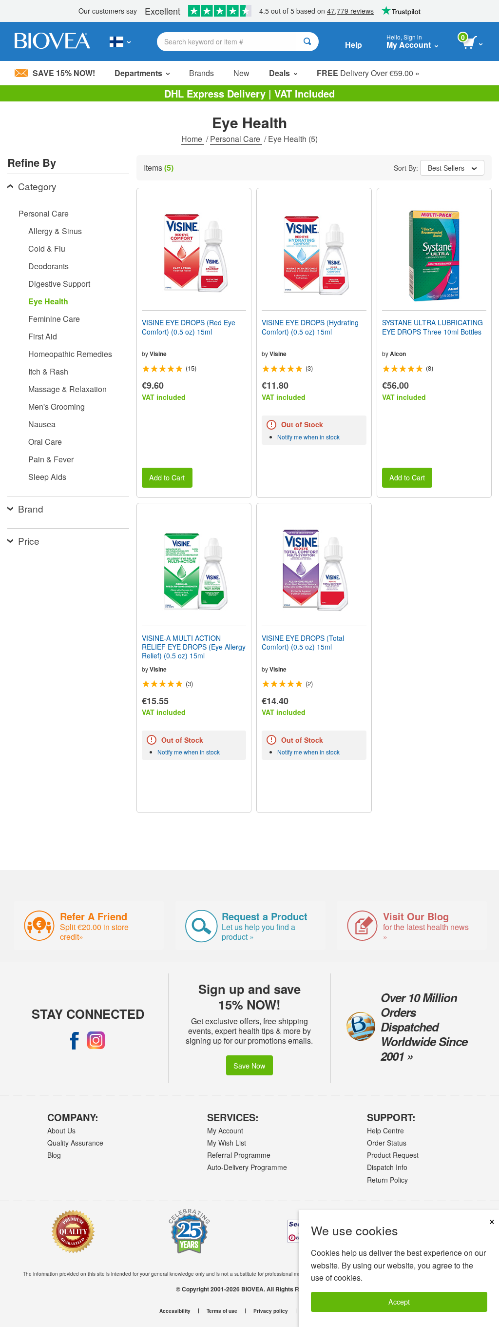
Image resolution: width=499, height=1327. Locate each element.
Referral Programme (238, 1155)
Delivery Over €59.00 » (368, 73)
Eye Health (48, 301)
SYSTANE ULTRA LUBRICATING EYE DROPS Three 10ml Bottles (432, 327)
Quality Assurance (75, 1143)
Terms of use (222, 1310)
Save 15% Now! (64, 73)
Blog (54, 1155)
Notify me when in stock (308, 437)
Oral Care (45, 441)
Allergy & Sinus (55, 231)
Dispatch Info (387, 1167)
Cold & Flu (46, 248)
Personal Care (236, 138)
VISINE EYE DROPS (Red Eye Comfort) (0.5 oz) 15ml (188, 327)
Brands (201, 73)
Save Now (249, 1065)
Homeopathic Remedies (70, 353)
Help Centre (385, 1130)
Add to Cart (167, 477)
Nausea (42, 424)
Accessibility (175, 1310)
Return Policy (387, 1180)
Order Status (386, 1143)
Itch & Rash (48, 371)
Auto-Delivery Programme (247, 1167)
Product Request (393, 1155)
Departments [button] (138, 73)
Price (28, 540)
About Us (61, 1130)
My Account (225, 1130)
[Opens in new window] (74, 1040)
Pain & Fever (51, 459)
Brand (30, 508)
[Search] (307, 41)
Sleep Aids (47, 476)
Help (353, 44)
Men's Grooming (56, 406)
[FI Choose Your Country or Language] (120, 41)
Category (37, 186)
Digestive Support (59, 283)
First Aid (42, 336)
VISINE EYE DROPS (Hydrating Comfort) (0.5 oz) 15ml (310, 327)
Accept (399, 1301)
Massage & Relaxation (67, 389)
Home (192, 138)
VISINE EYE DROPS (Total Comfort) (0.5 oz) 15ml (303, 642)
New (241, 73)
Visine (158, 353)
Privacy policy (270, 1310)
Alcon (398, 353)
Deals (279, 73)
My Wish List (226, 1143)
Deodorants (48, 266)
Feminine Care (54, 318)
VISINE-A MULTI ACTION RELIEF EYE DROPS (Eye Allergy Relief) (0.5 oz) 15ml (194, 647)
